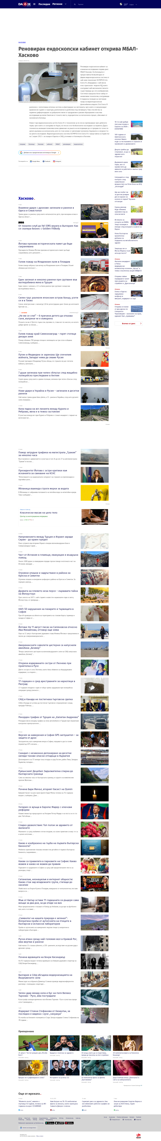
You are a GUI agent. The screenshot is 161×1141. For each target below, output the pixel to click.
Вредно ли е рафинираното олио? (31, 1077)
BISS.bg (61, 1118)
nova (21, 1110)
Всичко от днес (128, 323)
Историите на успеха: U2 (59, 1077)
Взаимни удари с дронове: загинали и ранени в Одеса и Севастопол (46, 209)
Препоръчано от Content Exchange (132, 1085)
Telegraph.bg (49, 1119)
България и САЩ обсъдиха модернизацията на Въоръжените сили (45, 976)
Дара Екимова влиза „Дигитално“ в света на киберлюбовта (126, 1078)
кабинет (49, 144)
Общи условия (39, 1136)
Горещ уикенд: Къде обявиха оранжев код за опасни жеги (121, 210)
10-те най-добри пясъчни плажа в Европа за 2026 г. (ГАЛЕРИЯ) (122, 125)
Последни (44, 4)
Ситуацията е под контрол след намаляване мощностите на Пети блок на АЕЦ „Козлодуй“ (128, 182)
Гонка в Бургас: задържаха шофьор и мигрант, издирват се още (125, 295)
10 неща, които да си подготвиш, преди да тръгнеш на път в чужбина (94, 1054)
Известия (138, 1119)
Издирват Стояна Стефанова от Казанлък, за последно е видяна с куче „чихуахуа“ (44, 1012)
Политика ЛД (128, 1119)
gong (117, 1110)
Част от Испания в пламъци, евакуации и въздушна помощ (48, 556)
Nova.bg (41, 1119)
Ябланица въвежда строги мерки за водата (43, 488)
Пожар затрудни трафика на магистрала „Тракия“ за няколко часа (47, 454)
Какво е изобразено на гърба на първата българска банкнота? (48, 844)
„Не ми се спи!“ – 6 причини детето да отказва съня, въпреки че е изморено (45, 317)
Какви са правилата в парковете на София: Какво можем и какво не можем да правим (47, 862)
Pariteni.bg (21, 1119)
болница (31, 144)
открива (22, 144)
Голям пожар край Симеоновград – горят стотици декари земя (47, 335)
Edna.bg (28, 1119)
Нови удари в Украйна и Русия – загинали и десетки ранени (48, 392)
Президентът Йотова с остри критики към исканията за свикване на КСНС (42, 472)
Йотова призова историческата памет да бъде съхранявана (45, 245)
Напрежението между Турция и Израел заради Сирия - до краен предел (45, 538)
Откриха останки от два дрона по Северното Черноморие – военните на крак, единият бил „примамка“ (128, 311)
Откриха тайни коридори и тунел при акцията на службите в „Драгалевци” (125, 279)
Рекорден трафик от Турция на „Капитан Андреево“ (48, 717)
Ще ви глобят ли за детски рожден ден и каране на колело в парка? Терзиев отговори (125, 197)
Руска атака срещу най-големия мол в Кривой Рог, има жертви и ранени (47, 940)
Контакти (132, 1117)
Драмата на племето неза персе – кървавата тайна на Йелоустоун (48, 592)
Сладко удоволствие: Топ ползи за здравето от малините (45, 826)
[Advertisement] (64, 180)
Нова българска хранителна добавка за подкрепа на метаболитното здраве (126, 238)
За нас (105, 1117)
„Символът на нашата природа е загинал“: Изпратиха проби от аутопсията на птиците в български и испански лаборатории (44, 921)
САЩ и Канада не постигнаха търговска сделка (45, 699)
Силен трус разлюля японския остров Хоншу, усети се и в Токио (48, 299)
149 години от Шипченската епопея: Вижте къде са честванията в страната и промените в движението (128, 139)
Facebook (47, 161)
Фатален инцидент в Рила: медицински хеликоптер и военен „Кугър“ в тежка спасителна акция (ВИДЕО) (128, 266)
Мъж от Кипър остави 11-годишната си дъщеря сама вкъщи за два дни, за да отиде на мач (48, 901)
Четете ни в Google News (29, 1127)
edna (53, 1110)
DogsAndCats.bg (43, 1118)
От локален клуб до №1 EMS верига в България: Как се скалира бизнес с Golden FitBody (48, 227)
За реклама (112, 1117)
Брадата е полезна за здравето (62, 1053)
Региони (57, 4)
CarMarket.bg (53, 1118)
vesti (85, 1110)
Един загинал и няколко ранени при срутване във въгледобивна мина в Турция (47, 281)
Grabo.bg (78, 1118)
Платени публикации (122, 1117)
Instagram (58, 161)
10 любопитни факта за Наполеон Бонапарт (126, 1054)
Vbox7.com (27, 1118)
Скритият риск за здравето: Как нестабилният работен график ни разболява (95, 1103)
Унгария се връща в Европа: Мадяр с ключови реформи (45, 808)
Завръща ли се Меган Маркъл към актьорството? (122, 250)
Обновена (117, 259)
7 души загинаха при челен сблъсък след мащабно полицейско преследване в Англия (47, 374)
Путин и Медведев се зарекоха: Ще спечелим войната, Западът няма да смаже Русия (44, 356)
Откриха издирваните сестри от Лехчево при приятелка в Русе (44, 664)
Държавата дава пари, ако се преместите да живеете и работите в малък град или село (128, 167)
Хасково (40, 144)
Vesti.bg (35, 1119)
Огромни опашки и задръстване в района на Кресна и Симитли (44, 574)
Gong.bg (35, 1118)
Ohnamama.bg (69, 1118)
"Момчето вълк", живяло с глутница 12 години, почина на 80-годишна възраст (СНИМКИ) (32, 1103)
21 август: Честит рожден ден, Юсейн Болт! (32, 1054)
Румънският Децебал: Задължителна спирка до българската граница (45, 772)
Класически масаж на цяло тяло (38, 512)
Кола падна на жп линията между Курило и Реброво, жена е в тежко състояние (43, 410)
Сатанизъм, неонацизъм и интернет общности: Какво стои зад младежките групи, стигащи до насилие (45, 882)
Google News (36, 161)
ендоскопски (78, 144)
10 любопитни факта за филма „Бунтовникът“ (93, 1078)
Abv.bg (20, 1118)
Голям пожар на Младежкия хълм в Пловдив (44, 261)
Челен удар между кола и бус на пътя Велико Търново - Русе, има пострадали (44, 994)
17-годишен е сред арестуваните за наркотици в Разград (46, 682)
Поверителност (116, 1119)
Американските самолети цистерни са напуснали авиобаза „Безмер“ (47, 646)
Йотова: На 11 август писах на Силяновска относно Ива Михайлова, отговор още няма (47, 628)
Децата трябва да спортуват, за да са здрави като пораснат (122, 153)
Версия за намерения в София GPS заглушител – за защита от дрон (48, 736)
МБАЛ (58, 144)
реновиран (66, 144)
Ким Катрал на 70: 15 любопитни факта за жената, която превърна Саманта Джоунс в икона (64, 1103)
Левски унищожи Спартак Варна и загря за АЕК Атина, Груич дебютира (128, 1103)
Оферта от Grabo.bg (23, 509)
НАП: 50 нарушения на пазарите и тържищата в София (46, 610)
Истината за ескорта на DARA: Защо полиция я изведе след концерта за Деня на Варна (128, 224)
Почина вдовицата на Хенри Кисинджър (41, 957)
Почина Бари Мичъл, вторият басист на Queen (45, 789)
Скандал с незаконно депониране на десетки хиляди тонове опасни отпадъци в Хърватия (44, 754)
